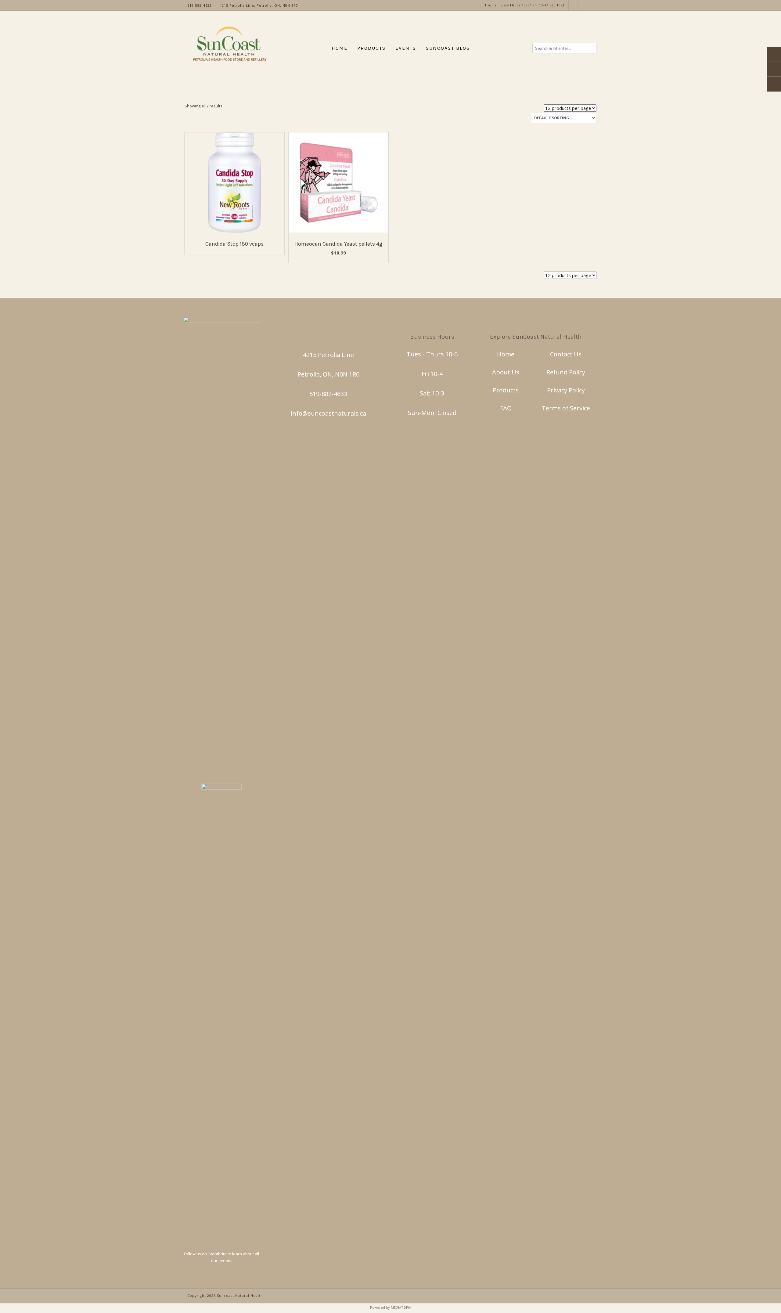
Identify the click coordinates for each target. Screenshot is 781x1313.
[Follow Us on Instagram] (573, 5)
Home (505, 354)
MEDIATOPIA (401, 1307)
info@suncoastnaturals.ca (328, 413)
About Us (505, 372)
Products (506, 390)
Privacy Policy (566, 390)
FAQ (506, 408)
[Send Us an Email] (593, 5)
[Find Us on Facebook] (583, 5)
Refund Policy (565, 372)
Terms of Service (566, 408)
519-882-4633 (328, 394)
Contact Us (565, 354)
